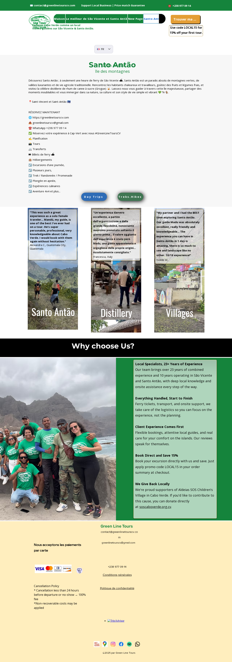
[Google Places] (105, 644)
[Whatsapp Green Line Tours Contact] (137, 644)
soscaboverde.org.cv (155, 507)
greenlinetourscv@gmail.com (51, 122)
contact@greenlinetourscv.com (54, 5)
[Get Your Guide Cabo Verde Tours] (97, 644)
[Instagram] (113, 644)
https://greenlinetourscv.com (51, 117)
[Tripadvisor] (129, 644)
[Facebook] (121, 644)
